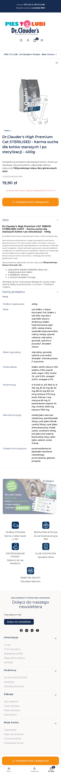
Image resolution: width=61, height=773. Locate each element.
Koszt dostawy (12, 710)
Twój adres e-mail (12, 614)
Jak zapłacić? (11, 701)
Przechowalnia (12, 738)
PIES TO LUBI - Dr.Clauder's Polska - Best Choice (29, 54)
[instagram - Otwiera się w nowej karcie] (26, 630)
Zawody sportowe (14, 686)
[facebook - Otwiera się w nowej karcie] (21, 630)
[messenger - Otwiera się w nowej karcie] (32, 630)
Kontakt (8, 662)
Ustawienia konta (13, 743)
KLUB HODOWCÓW (15, 677)
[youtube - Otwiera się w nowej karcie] (37, 630)
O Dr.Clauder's (12, 649)
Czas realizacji (11, 706)
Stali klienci (10, 714)
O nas (7, 645)
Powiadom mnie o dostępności (32, 202)
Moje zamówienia (13, 734)
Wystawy (9, 682)
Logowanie (10, 730)
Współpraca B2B (13, 653)
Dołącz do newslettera (19, 622)
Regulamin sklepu (14, 658)
